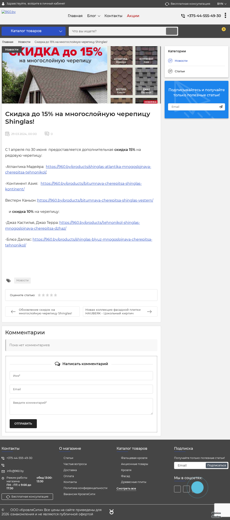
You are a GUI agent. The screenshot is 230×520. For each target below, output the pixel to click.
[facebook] (177, 489)
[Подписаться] (220, 107)
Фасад (125, 476)
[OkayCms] (110, 512)
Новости (11, 49)
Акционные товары (134, 464)
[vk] (186, 489)
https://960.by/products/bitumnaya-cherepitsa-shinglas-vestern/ (95, 200)
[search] (171, 31)
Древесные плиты (133, 482)
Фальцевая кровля (134, 458)
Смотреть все (126, 488)
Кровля (126, 470)
